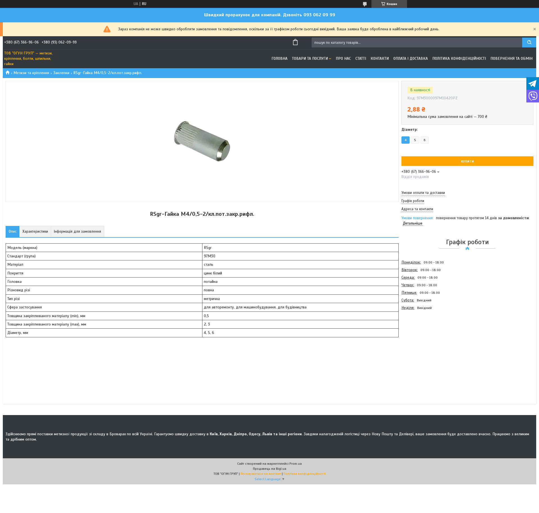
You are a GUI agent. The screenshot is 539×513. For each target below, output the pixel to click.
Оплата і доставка (410, 58)
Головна (279, 58)
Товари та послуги (310, 58)
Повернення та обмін (511, 58)
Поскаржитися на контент (261, 474)
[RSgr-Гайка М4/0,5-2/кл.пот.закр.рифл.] (421, 342)
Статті (360, 58)
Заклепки (61, 72)
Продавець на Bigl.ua (269, 469)
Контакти (380, 58)
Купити (467, 161)
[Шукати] (529, 42)
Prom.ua (295, 464)
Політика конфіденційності (459, 58)
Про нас (343, 58)
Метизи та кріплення (31, 72)
